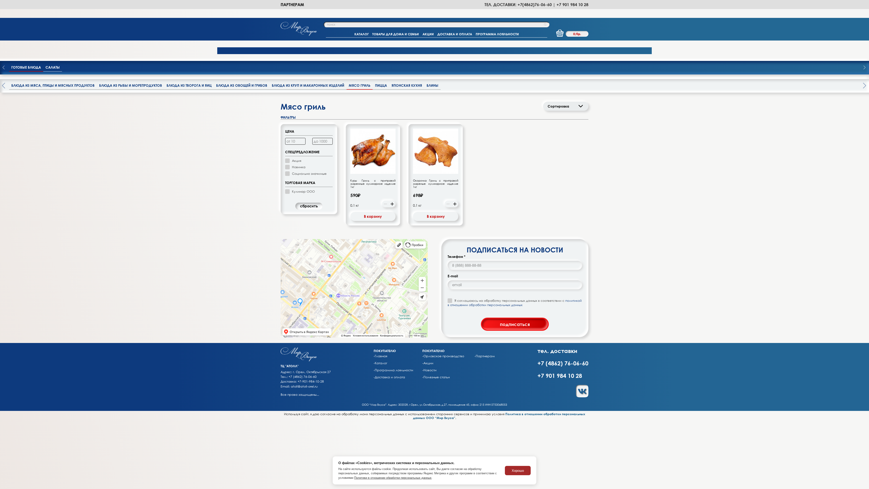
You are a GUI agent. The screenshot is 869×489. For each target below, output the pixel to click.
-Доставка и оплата (389, 377)
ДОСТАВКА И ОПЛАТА (454, 34)
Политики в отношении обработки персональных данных (393, 477)
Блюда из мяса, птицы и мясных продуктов (53, 85)
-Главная (380, 356)
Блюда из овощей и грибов (241, 85)
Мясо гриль (359, 85)
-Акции (427, 363)
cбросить (309, 206)
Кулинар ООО (303, 191)
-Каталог (380, 363)
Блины (432, 85)
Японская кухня (407, 85)
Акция (296, 161)
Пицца (381, 85)
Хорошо (518, 470)
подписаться (515, 324)
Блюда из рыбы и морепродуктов (130, 85)
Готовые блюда (26, 67)
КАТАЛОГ (361, 34)
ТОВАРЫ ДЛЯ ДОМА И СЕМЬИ (395, 34)
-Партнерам (485, 356)
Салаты (52, 67)
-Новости (429, 370)
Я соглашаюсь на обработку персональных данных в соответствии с (515, 303)
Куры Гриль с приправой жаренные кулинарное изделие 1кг (373, 184)
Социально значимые (309, 173)
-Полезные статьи (436, 377)
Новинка (299, 167)
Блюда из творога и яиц (189, 85)
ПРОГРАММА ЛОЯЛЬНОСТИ (497, 34)
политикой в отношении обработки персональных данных (515, 303)
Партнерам (292, 4)
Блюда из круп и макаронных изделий (308, 85)
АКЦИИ (428, 34)
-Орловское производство (443, 356)
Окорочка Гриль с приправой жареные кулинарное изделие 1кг (435, 184)
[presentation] (864, 68)
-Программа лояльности (393, 370)
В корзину (373, 216)
